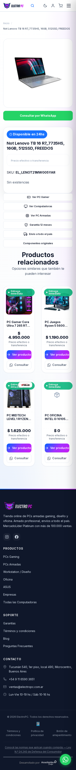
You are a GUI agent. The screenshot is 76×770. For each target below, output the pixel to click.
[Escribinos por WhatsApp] (65, 759)
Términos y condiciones (19, 631)
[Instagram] (7, 536)
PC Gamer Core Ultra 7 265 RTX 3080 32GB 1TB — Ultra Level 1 (18, 327)
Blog (6, 638)
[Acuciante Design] (49, 762)
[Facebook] (16, 536)
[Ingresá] (53, 5)
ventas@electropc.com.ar (26, 687)
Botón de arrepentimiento (62, 733)
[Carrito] (60, 5)
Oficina (8, 579)
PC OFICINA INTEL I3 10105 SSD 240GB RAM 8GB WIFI (57, 421)
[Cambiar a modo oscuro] (45, 5)
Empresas (9, 594)
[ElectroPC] (13, 6)
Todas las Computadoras (20, 602)
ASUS (7, 587)
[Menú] (69, 6)
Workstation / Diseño (17, 571)
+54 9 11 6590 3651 (21, 679)
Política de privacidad (37, 733)
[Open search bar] (33, 5)
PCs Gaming (11, 556)
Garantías (9, 623)
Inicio (6, 23)
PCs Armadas (12, 564)
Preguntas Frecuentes (18, 646)
